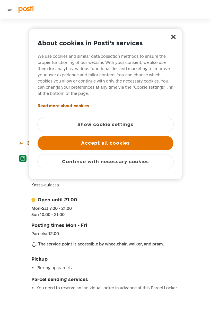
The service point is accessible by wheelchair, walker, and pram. (101, 244)
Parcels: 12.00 (45, 234)
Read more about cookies (63, 105)
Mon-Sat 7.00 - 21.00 (51, 209)
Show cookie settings (105, 124)
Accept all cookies (105, 143)
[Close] (173, 37)
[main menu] (9, 9)
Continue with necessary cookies (105, 161)
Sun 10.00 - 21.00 (48, 215)
